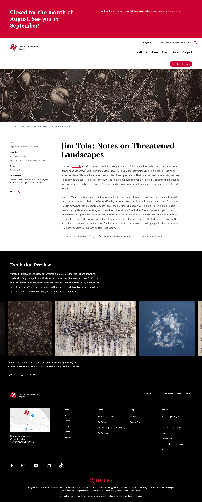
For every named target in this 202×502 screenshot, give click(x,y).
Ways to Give (135, 422)
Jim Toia (76, 166)
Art (147, 52)
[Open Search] (195, 42)
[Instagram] (23, 465)
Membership (135, 416)
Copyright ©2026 (66, 496)
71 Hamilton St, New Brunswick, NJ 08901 (22, 439)
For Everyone (103, 433)
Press (164, 449)
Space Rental (167, 438)
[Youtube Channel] (36, 465)
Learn (155, 52)
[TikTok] (61, 465)
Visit (139, 52)
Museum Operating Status (172, 416)
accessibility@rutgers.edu (79, 491)
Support (187, 52)
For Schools (103, 422)
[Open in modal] (30, 328)
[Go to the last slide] (34, 375)
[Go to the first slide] (10, 375)
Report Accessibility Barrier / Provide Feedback (119, 491)
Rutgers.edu (148, 42)
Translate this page (181, 64)
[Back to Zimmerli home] (24, 47)
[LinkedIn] (49, 465)
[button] (14, 375)
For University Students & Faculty (111, 427)
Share (12, 192)
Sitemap (139, 496)
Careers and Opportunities (173, 427)
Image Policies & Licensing (172, 444)
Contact (165, 433)
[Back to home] (24, 396)
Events (166, 52)
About (176, 52)
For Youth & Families (106, 416)
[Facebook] (12, 465)
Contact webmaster (127, 496)
